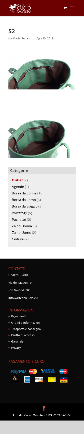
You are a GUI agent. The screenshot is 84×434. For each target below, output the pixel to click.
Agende (18, 186)
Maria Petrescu (23, 38)
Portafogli (19, 213)
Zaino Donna (22, 226)
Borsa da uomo (24, 199)
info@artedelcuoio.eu (23, 298)
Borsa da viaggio (25, 206)
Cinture (18, 239)
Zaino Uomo (21, 232)
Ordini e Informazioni (26, 323)
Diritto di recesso (22, 335)
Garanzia (17, 341)
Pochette (19, 219)
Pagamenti (18, 316)
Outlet (17, 180)
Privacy (16, 348)
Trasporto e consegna (26, 329)
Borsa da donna (24, 193)
